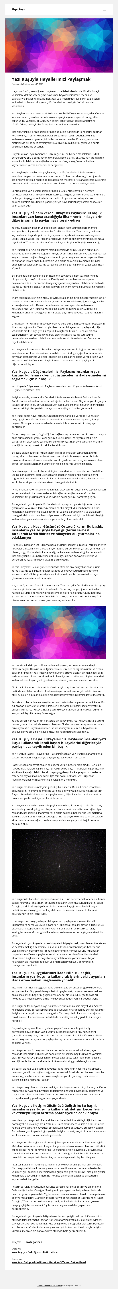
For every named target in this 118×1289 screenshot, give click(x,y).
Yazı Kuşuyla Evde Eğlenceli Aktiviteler (35, 1252)
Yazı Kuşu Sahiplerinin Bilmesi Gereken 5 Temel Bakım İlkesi (49, 1262)
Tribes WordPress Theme (49, 1285)
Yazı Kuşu (18, 9)
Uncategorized (33, 1242)
